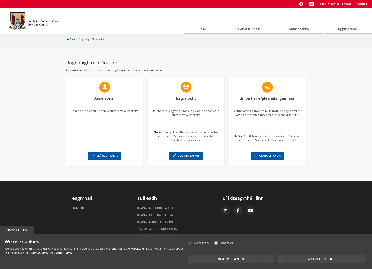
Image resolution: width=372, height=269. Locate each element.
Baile (202, 29)
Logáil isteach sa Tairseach (335, 3)
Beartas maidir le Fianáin (155, 222)
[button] (301, 4)
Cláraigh (362, 3)
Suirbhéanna (299, 29)
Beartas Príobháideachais (156, 215)
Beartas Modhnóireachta (155, 208)
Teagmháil (76, 208)
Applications (348, 29)
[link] (225, 210)
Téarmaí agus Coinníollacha (157, 229)
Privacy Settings (17, 229)
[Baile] (35, 21)
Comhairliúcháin (247, 29)
